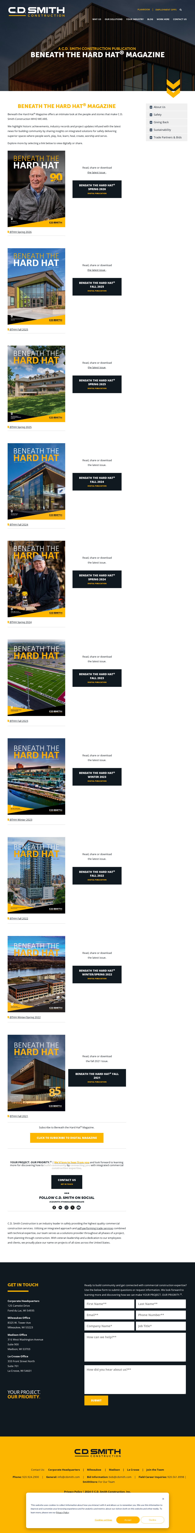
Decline (152, 1520)
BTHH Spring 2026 (20, 232)
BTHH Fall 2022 (19, 918)
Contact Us (37, 1469)
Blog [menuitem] (150, 19)
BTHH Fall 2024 (18, 524)
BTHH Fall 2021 (19, 1116)
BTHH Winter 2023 (20, 819)
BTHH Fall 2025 (18, 329)
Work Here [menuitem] (163, 19)
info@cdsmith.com (69, 1477)
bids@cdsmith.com (120, 1477)
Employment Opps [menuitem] (166, 9)
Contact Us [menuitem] (180, 19)
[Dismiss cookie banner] (163, 1499)
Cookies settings (103, 1520)
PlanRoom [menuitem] (144, 9)
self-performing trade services (95, 1228)
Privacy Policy (62, 1512)
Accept (127, 1520)
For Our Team (106, 1482)
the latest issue (96, 172)
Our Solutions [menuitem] (113, 19)
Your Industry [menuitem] (135, 19)
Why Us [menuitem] (96, 19)
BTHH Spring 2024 (20, 622)
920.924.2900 (30, 1477)
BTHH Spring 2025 (20, 427)
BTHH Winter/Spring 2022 (25, 1017)
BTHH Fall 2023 (18, 721)
